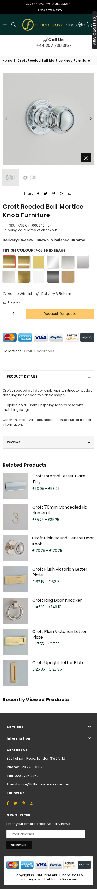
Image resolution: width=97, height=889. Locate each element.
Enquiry (13, 302)
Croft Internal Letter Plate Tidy (58, 479)
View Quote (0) (94, 30)
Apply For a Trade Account (48, 4)
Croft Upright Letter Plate (58, 663)
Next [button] (90, 119)
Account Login (49, 10)
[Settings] (80, 25)
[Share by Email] (69, 193)
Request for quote (60, 313)
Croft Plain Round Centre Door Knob (63, 541)
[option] (48, 43)
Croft (28, 350)
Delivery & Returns (56, 293)
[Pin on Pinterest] (53, 193)
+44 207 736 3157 (48, 43)
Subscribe (19, 845)
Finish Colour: (34, 250)
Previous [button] (6, 119)
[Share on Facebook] (38, 193)
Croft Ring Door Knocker (57, 600)
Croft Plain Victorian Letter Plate (59, 634)
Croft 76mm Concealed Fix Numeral (59, 510)
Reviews (13, 442)
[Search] (13, 25)
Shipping (10, 230)
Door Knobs (44, 350)
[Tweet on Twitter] (46, 193)
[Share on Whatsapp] (61, 193)
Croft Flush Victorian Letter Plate (59, 572)
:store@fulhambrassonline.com (43, 784)
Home (7, 61)
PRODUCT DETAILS (22, 376)
